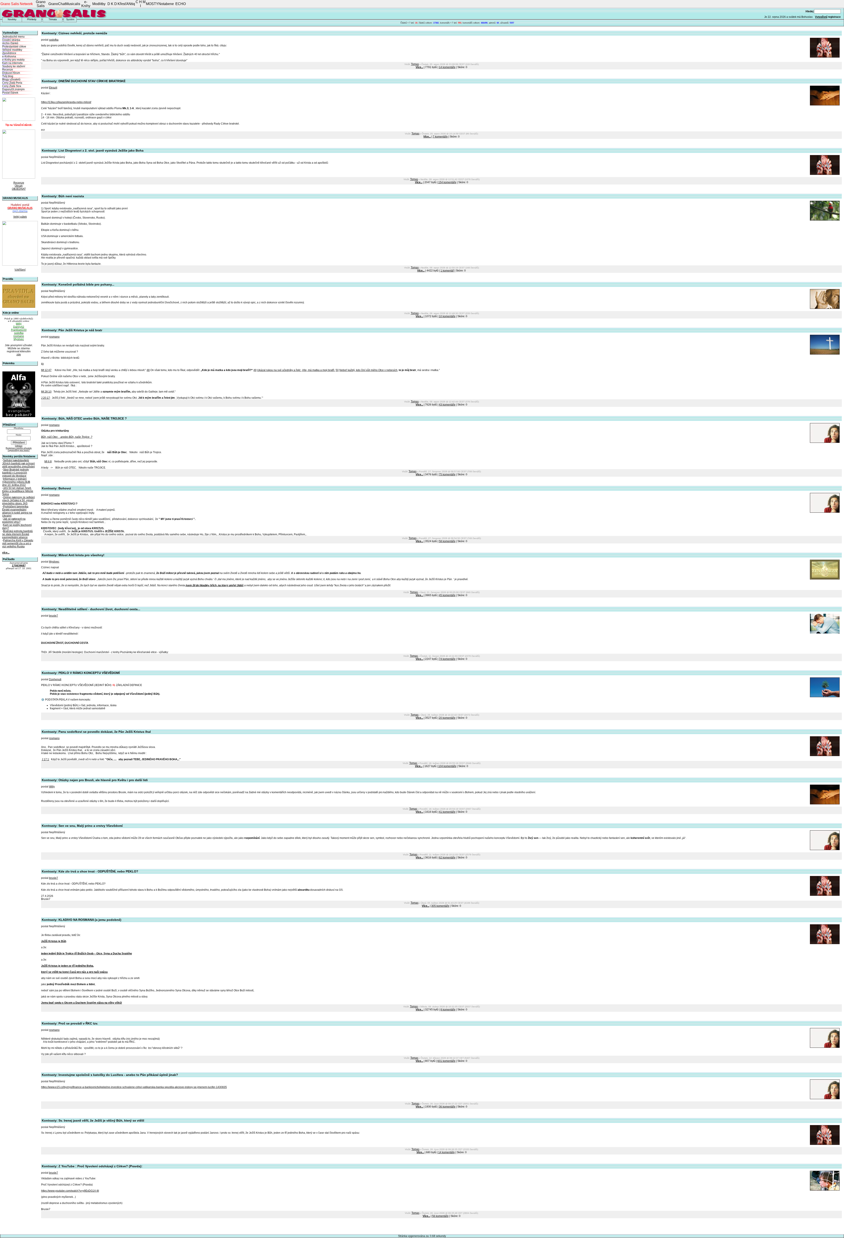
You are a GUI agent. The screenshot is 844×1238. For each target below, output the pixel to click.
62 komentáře (447, 857)
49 (254, 370)
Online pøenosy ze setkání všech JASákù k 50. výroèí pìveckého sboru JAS (18, 500)
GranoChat (56, 4)
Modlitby (99, 4)
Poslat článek (10, 92)
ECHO (180, 4)
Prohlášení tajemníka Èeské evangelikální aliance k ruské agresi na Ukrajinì (17, 511)
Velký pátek (20, 216)
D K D (112, 4)
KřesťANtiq (126, 4)
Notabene (166, 4)
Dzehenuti (55, 679)
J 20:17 (45, 397)
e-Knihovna (9, 56)
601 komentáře (446, 1060)
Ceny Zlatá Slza (11, 86)
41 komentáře (447, 811)
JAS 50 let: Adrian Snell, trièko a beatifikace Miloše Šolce (17, 491)
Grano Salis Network (16, 4)
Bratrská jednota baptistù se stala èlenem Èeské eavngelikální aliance (17, 534)
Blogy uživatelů (11, 79)
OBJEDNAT (19, 188)
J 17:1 (45, 759)
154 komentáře (447, 182)
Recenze (7, 69)
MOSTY (152, 4)
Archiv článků (10, 43)
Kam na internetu (12, 63)
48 (148, 370)
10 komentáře (447, 316)
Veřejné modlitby (12, 49)
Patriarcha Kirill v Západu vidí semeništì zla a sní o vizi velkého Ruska (17, 543)
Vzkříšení (20, 269)
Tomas (415, 64)
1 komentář (447, 270)
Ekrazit (53, 87)
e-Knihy (85, 4)
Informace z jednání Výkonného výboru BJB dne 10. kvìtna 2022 (16, 482)
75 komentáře (447, 474)
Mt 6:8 (48, 461)
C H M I (141, 4)
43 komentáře (447, 404)
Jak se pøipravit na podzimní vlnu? (13, 520)
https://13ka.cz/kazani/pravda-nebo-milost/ (66, 102)
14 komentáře (447, 67)
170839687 (19, 565)
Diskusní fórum (11, 72)
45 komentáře (447, 595)
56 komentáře (440, 1216)
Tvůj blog (7, 76)
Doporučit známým (13, 89)
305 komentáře (440, 905)
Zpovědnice (9, 53)
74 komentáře (447, 659)
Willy (52, 786)
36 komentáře (447, 1106)
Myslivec (54, 561)
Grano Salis (40, 4)
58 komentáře (447, 541)
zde (18, 354)
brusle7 (53, 615)
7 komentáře (440, 136)
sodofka (53, 39)
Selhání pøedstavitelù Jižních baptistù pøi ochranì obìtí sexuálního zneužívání (18, 463)
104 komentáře (447, 766)
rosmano (54, 336)
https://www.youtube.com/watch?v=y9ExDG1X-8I (70, 1190)
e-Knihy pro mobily (13, 59)
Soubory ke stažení (13, 66)
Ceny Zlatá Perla (12, 82)
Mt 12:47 (46, 370)
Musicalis (72, 4)
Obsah (19, 185)
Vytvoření (821, 16)
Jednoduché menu (13, 36)
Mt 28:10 (46, 391)
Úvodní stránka (11, 40)
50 (337, 370)
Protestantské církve (14, 46)
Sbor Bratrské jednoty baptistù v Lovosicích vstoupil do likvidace (15, 472)
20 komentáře (447, 717)
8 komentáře (447, 1009)
